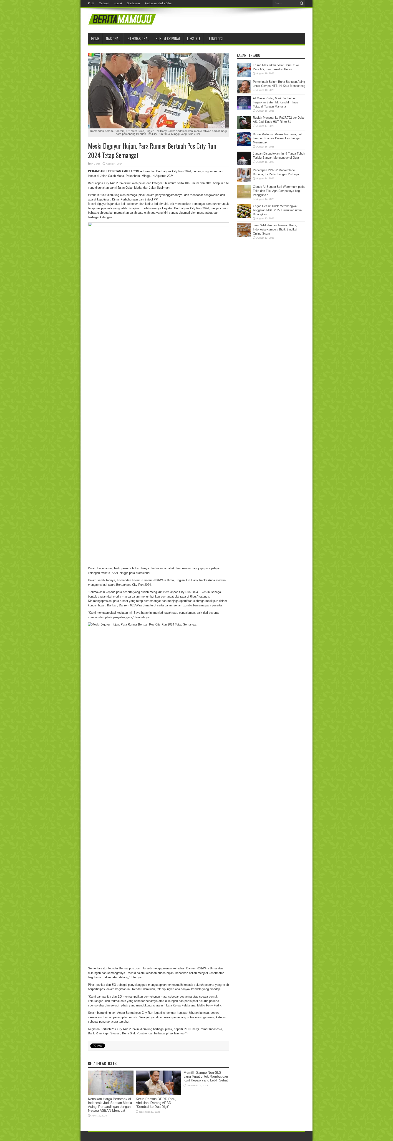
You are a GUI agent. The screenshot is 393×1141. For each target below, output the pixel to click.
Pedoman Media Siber (158, 3)
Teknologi (215, 38)
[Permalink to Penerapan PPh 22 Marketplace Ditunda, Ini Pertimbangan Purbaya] (244, 181)
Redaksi (104, 3)
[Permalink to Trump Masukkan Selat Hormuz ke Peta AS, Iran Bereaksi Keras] (244, 76)
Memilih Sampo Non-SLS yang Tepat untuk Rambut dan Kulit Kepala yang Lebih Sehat (206, 1076)
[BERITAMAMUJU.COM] (122, 21)
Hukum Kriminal (168, 38)
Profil (91, 3)
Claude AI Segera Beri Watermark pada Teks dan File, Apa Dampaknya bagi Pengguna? (279, 191)
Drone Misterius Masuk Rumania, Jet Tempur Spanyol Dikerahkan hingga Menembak (277, 138)
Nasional (113, 38)
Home (95, 38)
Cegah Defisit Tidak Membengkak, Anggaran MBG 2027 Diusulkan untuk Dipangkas (277, 210)
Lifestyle (193, 38)
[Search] (301, 3)
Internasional (138, 38)
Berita (97, 164)
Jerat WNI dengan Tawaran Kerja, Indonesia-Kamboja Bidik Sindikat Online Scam (275, 229)
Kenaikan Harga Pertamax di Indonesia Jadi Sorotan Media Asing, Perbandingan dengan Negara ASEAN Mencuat (110, 1104)
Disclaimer (133, 3)
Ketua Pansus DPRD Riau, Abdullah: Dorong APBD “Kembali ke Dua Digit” (156, 1102)
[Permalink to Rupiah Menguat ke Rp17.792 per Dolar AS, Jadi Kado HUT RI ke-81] (244, 128)
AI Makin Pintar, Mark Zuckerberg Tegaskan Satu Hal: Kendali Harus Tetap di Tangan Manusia (275, 102)
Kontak (118, 3)
